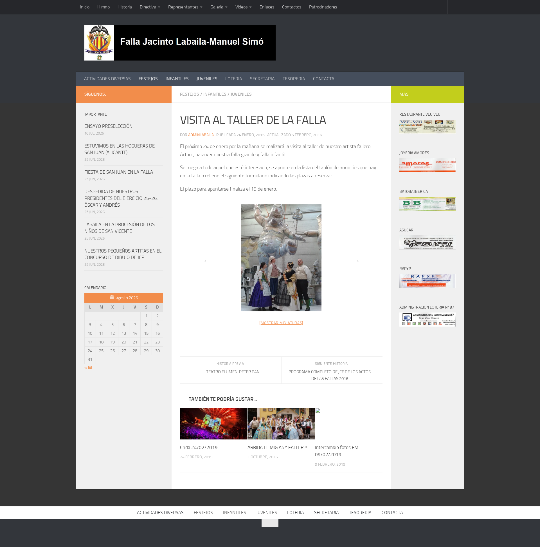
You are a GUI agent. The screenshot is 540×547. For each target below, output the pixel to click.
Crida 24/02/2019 (199, 447)
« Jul (88, 367)
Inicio (84, 7)
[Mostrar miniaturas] (281, 323)
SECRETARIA (262, 78)
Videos (241, 7)
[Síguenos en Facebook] (132, 94)
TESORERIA (294, 78)
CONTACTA (323, 78)
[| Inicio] (180, 43)
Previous (205, 258)
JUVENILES (207, 78)
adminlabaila (201, 135)
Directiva (148, 7)
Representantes (183, 7)
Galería (216, 7)
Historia (125, 7)
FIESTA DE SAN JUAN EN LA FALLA (118, 172)
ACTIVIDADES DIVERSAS (107, 78)
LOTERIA (233, 78)
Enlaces (267, 7)
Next (354, 258)
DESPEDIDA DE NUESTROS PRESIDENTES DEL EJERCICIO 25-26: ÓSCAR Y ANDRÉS (121, 198)
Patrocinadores (323, 7)
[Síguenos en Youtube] (150, 94)
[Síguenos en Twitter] (141, 94)
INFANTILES (177, 78)
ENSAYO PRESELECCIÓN (108, 126)
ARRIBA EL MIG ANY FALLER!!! (277, 447)
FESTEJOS (148, 78)
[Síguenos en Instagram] (159, 94)
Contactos (291, 7)
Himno (103, 7)
